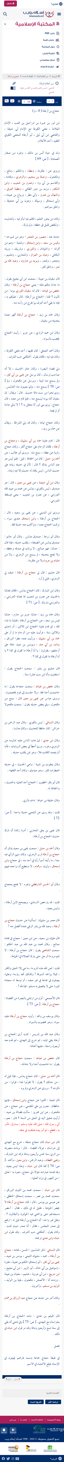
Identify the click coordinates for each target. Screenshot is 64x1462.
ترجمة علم (53, 1402)
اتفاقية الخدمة (37, 1419)
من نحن (13, 1419)
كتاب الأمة (48, 40)
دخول (9, 3)
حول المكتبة (48, 47)
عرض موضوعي (47, 60)
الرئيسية (55, 76)
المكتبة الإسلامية (35, 24)
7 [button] (52, 101)
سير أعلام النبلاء (42, 76)
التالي (9, 1379)
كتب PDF (50, 33)
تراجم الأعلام (47, 66)
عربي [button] (55, 3)
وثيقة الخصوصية (54, 1419)
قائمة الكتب (48, 53)
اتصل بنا (23, 1419)
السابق (16, 1379)
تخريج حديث (35, 1402)
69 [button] (28, 101)
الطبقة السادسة (27, 76)
